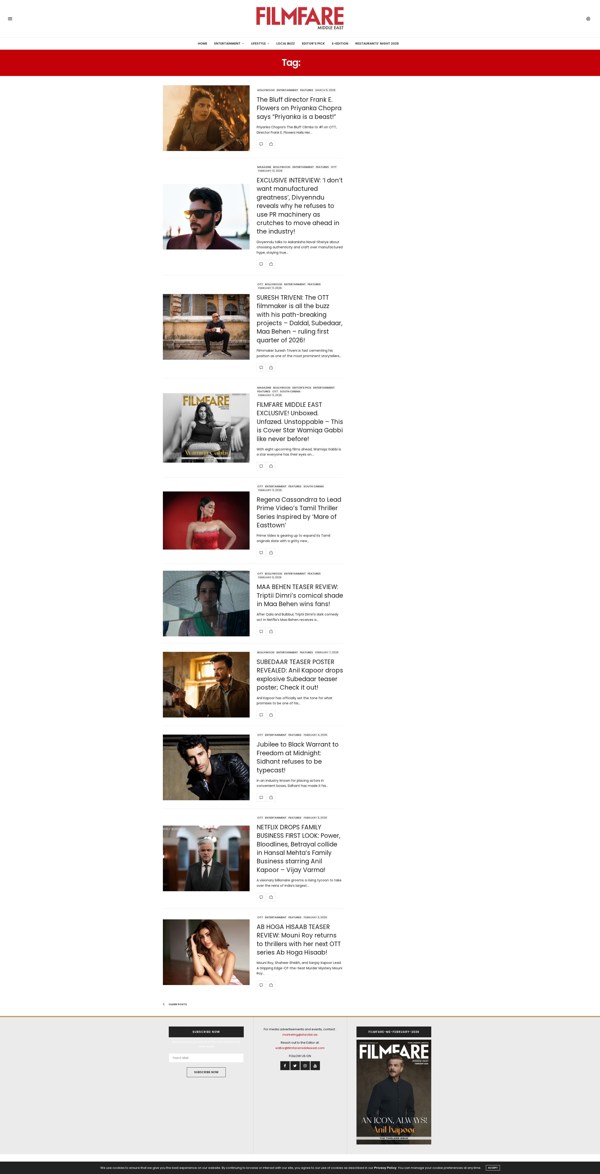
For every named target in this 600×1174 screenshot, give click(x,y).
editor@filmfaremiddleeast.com (300, 1048)
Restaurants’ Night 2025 (377, 43)
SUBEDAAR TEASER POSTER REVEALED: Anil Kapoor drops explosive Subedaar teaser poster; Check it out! (300, 675)
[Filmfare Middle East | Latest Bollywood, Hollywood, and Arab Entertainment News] (299, 18)
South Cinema (290, 391)
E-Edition (340, 43)
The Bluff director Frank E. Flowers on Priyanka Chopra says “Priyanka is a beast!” (299, 108)
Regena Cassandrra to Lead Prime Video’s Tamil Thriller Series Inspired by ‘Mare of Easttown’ (299, 512)
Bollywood (281, 167)
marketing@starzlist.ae (300, 1034)
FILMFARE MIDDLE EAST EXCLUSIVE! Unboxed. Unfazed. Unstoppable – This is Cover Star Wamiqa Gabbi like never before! (300, 421)
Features (306, 90)
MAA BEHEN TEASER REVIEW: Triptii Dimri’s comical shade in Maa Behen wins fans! (300, 595)
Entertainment (227, 43)
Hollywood (266, 90)
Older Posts (177, 1004)
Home (202, 43)
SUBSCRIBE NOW (206, 1072)
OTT (334, 167)
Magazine (264, 167)
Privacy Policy (385, 1168)
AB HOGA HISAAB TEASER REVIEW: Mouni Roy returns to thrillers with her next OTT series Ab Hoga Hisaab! (299, 940)
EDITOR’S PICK (313, 43)
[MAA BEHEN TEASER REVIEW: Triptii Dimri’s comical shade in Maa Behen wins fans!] (206, 603)
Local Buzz (285, 43)
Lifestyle (258, 43)
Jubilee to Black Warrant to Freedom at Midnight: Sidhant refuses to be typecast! (298, 757)
